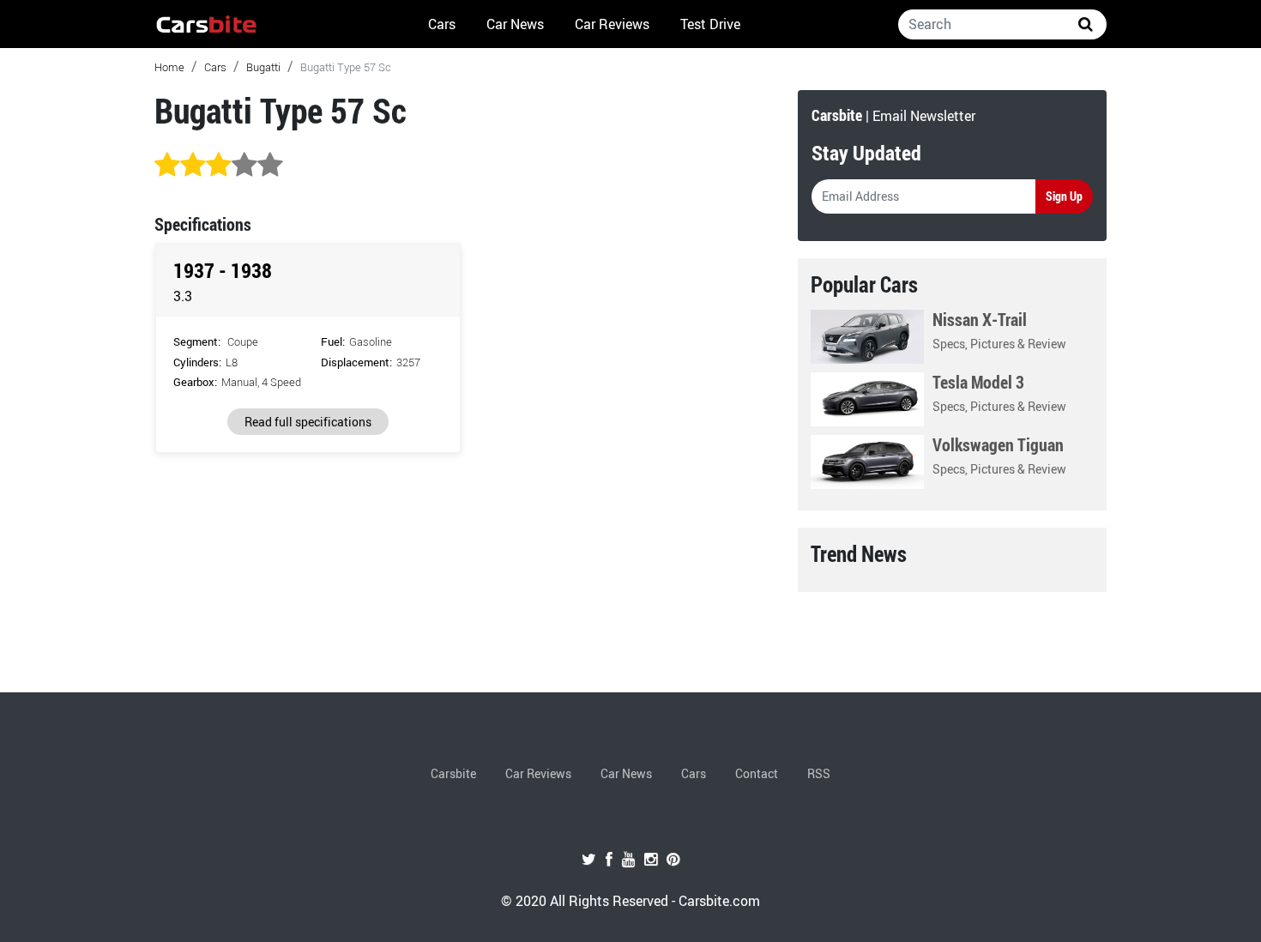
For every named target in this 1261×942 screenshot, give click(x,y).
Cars (442, 24)
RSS (818, 773)
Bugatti (263, 67)
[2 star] (193, 165)
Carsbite (453, 773)
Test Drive (710, 24)
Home (169, 67)
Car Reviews (612, 24)
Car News (515, 24)
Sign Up (1064, 196)
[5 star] (270, 165)
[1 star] (167, 165)
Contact (756, 773)
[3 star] (219, 165)
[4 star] (244, 165)
